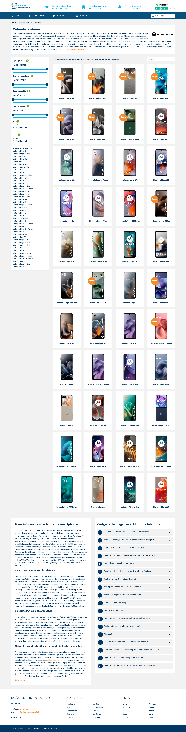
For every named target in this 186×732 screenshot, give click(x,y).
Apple (125, 704)
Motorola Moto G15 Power (23, 188)
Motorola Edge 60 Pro (21, 194)
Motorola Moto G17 (20, 221)
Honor (151, 710)
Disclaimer (97, 714)
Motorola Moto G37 (20, 151)
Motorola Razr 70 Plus (21, 167)
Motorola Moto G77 (20, 215)
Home (14, 22)
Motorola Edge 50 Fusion (22, 256)
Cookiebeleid (98, 707)
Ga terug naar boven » (23, 680)
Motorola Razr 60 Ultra (21, 197)
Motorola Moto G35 (20, 172)
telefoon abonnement (54, 660)
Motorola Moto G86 (20, 234)
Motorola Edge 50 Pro (21, 240)
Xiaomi (125, 717)
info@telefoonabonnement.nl (27, 712)
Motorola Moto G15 (20, 170)
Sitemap (96, 717)
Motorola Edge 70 (19, 226)
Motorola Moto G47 (20, 164)
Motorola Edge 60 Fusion (22, 175)
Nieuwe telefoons (74, 710)
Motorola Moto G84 (20, 232)
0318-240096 (23, 709)
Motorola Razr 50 (19, 237)
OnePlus (126, 710)
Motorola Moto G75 (20, 178)
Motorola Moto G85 (20, 266)
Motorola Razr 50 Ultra (21, 245)
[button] (37, 16)
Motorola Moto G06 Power (23, 258)
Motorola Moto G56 (20, 202)
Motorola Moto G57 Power (23, 248)
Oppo (151, 717)
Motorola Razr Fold (20, 207)
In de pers (70, 717)
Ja (17, 124)
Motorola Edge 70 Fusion (22, 205)
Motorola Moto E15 (20, 183)
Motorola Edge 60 (19, 210)
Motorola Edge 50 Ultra (22, 253)
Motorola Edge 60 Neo (21, 242)
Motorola (153, 704)
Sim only (70, 707)
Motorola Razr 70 (19, 156)
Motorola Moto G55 (20, 180)
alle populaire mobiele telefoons (71, 49)
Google (125, 714)
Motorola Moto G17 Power (23, 229)
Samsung (126, 707)
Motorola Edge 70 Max (21, 154)
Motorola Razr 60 (19, 261)
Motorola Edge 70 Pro (21, 191)
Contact (96, 704)
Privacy (96, 710)
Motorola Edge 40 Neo (21, 264)
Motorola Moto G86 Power (23, 223)
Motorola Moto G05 (20, 199)
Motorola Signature (20, 218)
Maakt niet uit (21, 127)
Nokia (151, 707)
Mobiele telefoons (25, 22)
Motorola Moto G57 (20, 213)
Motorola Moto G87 (20, 159)
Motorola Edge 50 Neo (21, 186)
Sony (151, 714)
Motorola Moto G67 (20, 162)
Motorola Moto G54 (20, 250)
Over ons (70, 714)
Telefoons (71, 704)
